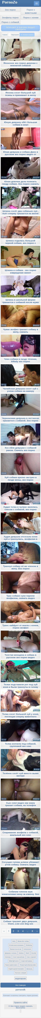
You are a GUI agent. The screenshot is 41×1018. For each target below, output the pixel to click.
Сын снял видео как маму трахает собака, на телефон (20, 804)
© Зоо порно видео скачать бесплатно (20, 1007)
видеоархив (20, 978)
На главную (20, 985)
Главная (4, 35)
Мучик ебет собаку (23, 941)
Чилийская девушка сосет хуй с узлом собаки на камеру (20, 390)
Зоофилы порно (10, 17)
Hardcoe (21, 953)
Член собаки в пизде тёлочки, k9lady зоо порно (20, 360)
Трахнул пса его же (15, 949)
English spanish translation (16, 969)
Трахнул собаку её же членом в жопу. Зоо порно (20, 567)
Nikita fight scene (14, 961)
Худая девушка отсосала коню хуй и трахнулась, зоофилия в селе (20, 539)
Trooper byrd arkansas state (28, 965)
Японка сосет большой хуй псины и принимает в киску (20, 94)
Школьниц (29, 969)
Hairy (13, 941)
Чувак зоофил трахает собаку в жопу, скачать (20, 330)
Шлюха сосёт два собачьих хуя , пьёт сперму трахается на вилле (20, 212)
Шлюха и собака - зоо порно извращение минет (20, 271)
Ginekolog (29, 945)
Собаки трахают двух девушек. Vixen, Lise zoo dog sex (20, 922)
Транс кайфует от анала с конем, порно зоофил (20, 626)
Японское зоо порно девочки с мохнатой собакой (20, 64)
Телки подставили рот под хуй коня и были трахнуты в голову (20, 685)
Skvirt (27, 953)
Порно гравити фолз (11, 965)
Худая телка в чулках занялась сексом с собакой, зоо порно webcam (20, 509)
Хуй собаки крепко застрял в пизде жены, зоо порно (21, 478)
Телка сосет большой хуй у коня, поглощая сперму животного (20, 715)
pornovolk (20, 989)
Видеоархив (15, 35)
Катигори (8, 957)
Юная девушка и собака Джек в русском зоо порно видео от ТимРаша (20, 154)
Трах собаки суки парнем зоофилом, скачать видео (20, 597)
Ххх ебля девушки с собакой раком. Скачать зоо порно (20, 449)
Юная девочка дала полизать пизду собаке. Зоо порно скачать (20, 182)
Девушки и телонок (10, 953)
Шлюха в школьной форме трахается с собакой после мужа (20, 301)
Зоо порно (10, 9)
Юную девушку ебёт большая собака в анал (20, 123)
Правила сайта (20, 1002)
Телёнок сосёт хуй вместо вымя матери (20, 774)
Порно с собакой (10, 22)
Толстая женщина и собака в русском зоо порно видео (20, 656)
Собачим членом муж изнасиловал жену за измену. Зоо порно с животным (20, 894)
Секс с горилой (31, 957)
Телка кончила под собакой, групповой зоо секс (20, 745)
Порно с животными (31, 11)
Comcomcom (27, 949)
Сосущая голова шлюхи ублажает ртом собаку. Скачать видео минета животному (20, 864)
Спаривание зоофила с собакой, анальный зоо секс (21, 833)
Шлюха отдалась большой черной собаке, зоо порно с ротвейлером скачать (20, 243)
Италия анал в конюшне (16, 945)
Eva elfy (33, 953)
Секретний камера (26, 961)
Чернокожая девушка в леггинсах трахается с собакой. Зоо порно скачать (20, 420)
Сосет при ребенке (18, 957)
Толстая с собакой (20, 973)
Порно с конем (30, 17)
